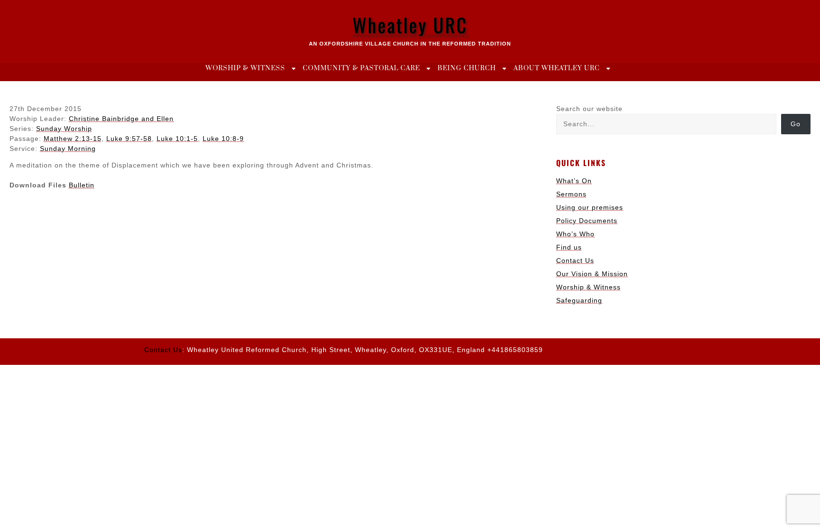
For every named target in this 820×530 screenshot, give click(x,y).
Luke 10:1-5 (177, 138)
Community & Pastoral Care (361, 68)
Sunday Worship (64, 128)
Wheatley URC (410, 24)
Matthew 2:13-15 (73, 138)
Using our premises (589, 207)
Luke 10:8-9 (223, 138)
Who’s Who (575, 234)
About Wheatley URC (556, 68)
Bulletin (81, 185)
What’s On (574, 181)
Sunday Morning (68, 148)
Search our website (589, 108)
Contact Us (575, 260)
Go (796, 124)
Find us (569, 247)
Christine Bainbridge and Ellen (121, 118)
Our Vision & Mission (592, 274)
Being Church (467, 68)
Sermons (571, 194)
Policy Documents (586, 220)
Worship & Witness (245, 68)
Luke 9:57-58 (129, 138)
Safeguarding (579, 300)
